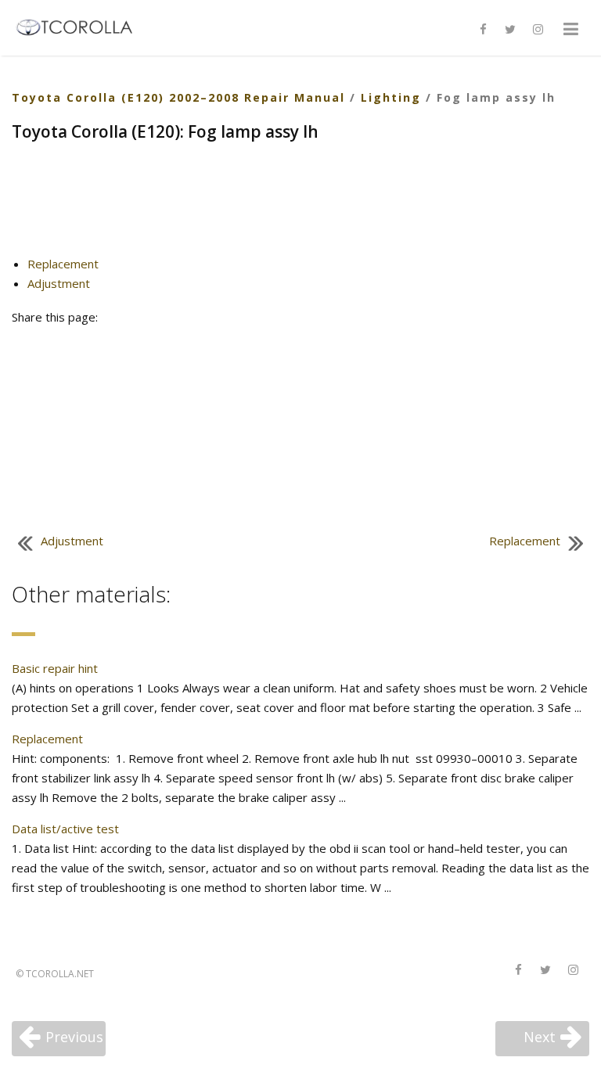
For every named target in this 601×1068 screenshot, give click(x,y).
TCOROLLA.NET (60, 973)
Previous (74, 1036)
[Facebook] (482, 30)
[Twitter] (510, 30)
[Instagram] (537, 30)
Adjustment (58, 283)
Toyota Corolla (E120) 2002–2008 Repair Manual (178, 97)
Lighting (391, 97)
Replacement (63, 263)
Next (540, 1036)
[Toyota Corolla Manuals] (81, 26)
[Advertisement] (300, 205)
